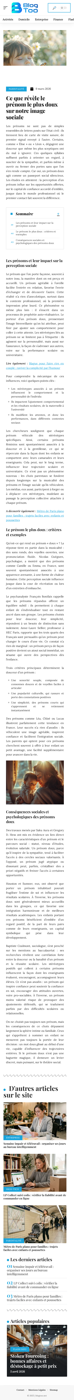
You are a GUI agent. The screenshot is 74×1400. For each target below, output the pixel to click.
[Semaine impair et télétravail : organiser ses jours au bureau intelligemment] (34, 1121)
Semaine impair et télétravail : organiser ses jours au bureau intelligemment (34, 1145)
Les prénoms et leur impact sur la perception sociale (34, 224)
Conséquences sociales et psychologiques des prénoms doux (35, 242)
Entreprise (13, 1137)
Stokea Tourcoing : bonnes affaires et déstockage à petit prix (33, 1361)
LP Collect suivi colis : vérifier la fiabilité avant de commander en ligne (34, 1196)
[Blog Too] (24, 8)
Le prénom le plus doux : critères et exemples (36, 233)
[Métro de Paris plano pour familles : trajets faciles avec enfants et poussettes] (34, 1224)
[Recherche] (54, 8)
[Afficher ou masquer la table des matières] (46, 214)
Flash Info (20, 1349)
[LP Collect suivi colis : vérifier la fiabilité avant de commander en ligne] (34, 1173)
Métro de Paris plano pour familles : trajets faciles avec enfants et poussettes (35, 515)
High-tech (12, 1189)
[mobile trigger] (6, 8)
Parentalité (16, 89)
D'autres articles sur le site (30, 1091)
